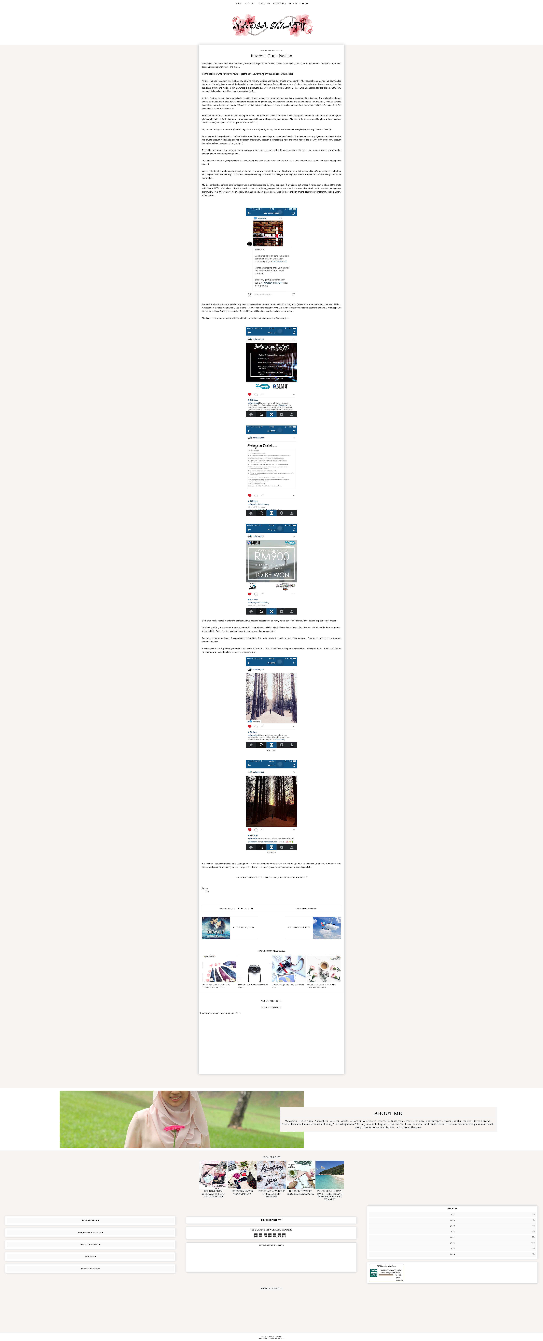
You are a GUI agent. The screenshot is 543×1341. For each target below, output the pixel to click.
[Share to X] (242, 908)
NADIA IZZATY (275, 1337)
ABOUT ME (250, 3)
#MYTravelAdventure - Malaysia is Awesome (271, 1194)
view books (399, 1280)
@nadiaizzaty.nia (241, 129)
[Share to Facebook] (238, 908)
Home (238, 3)
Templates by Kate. (276, 1339)
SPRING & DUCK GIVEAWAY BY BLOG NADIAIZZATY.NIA (213, 1194)
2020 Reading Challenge (386, 1266)
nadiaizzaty (384, 1270)
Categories (278, 3)
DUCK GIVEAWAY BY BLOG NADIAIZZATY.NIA (300, 1192)
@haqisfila (276, 140)
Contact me (264, 3)
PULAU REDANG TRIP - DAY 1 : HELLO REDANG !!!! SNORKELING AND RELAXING (329, 1195)
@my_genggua (277, 185)
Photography (309, 908)
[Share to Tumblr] (245, 908)
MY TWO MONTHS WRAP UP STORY (242, 1192)
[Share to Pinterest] (248, 908)
